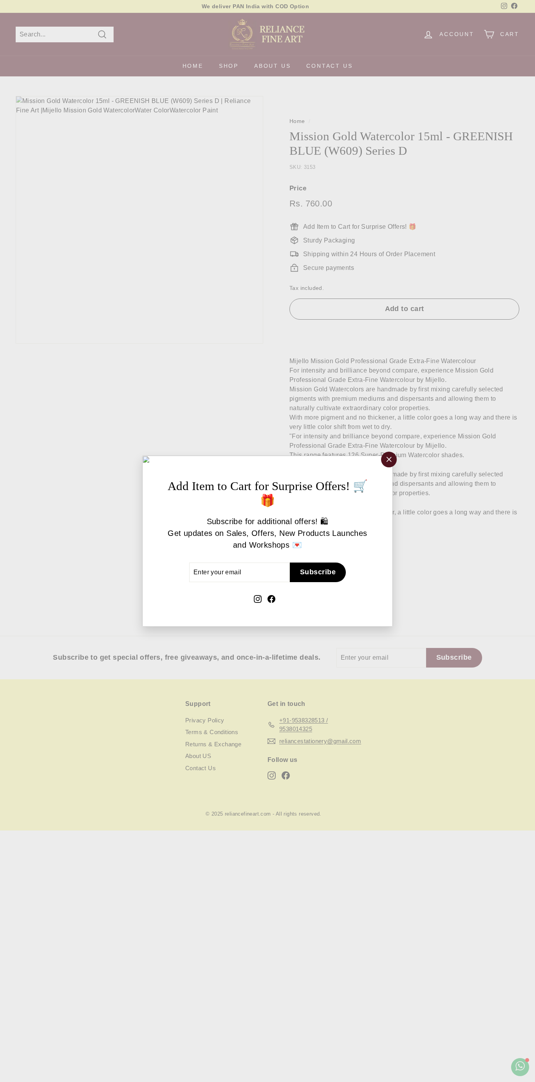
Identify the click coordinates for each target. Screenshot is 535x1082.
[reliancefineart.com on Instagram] (258, 598)
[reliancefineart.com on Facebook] (271, 598)
